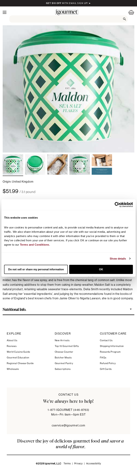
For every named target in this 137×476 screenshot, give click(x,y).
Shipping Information (112, 346)
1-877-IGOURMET (68, 410)
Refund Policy (108, 363)
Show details (118, 258)
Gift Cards (106, 369)
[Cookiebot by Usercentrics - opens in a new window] (117, 204)
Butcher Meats (63, 357)
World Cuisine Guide (18, 352)
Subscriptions (63, 369)
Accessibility (93, 463)
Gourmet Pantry (64, 363)
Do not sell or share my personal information (36, 269)
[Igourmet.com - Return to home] (66, 12)
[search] (68, 19)
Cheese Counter (64, 352)
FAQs (103, 357)
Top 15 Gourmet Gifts (67, 346)
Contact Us (106, 340)
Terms (67, 463)
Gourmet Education (18, 357)
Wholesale (13, 369)
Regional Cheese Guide (20, 363)
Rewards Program (110, 352)
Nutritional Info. (14, 309)
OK (101, 269)
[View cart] (129, 12)
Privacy (78, 463)
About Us (12, 340)
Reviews (12, 346)
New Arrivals (62, 340)
